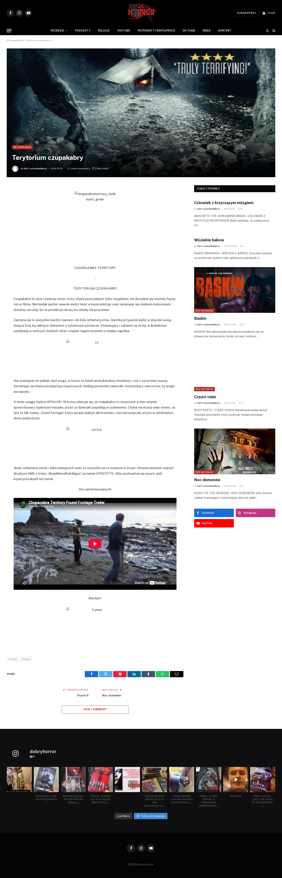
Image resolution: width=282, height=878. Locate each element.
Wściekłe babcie (209, 240)
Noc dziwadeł (111, 695)
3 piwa (13, 659)
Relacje (104, 30)
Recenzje (57, 30)
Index (207, 30)
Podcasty (82, 30)
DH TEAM (189, 30)
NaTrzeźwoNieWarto (35, 168)
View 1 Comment (95, 709)
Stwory (25, 659)
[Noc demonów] (234, 451)
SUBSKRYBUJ (246, 13)
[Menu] (9, 30)
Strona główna (15, 40)
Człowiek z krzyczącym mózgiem (223, 202)
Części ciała (205, 397)
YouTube (123, 30)
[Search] (273, 30)
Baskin (200, 318)
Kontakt (224, 30)
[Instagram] (29, 789)
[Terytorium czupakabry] (141, 112)
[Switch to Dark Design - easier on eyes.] (267, 30)
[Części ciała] (234, 368)
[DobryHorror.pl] (141, 13)
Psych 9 (82, 695)
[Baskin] (234, 290)
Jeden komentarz (80, 168)
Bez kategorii (22, 147)
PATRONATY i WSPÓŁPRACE (156, 30)
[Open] (19, 779)
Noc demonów (207, 480)
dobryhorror (19, 770)
